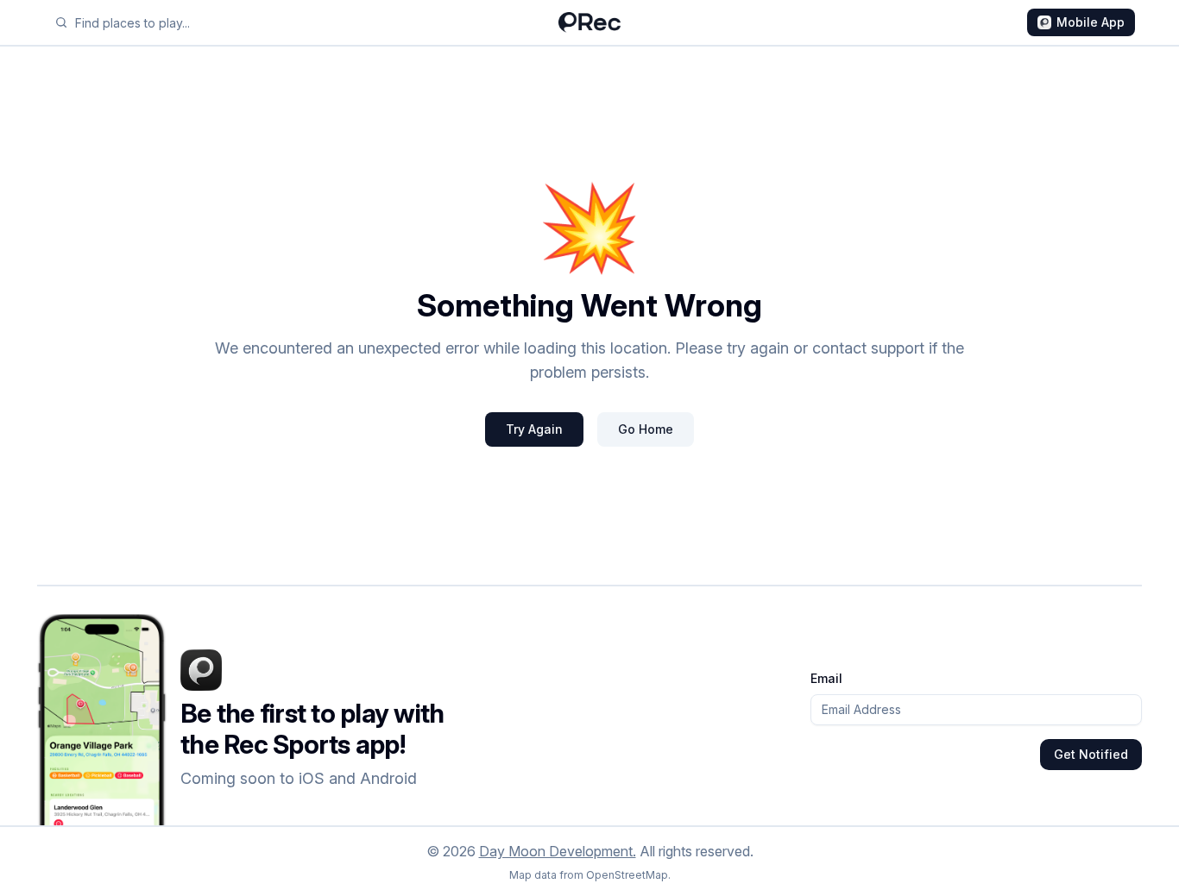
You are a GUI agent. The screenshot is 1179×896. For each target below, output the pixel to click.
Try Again (534, 429)
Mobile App (1090, 22)
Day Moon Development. (557, 851)
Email (826, 678)
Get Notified (1091, 754)
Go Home (645, 429)
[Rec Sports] (589, 22)
